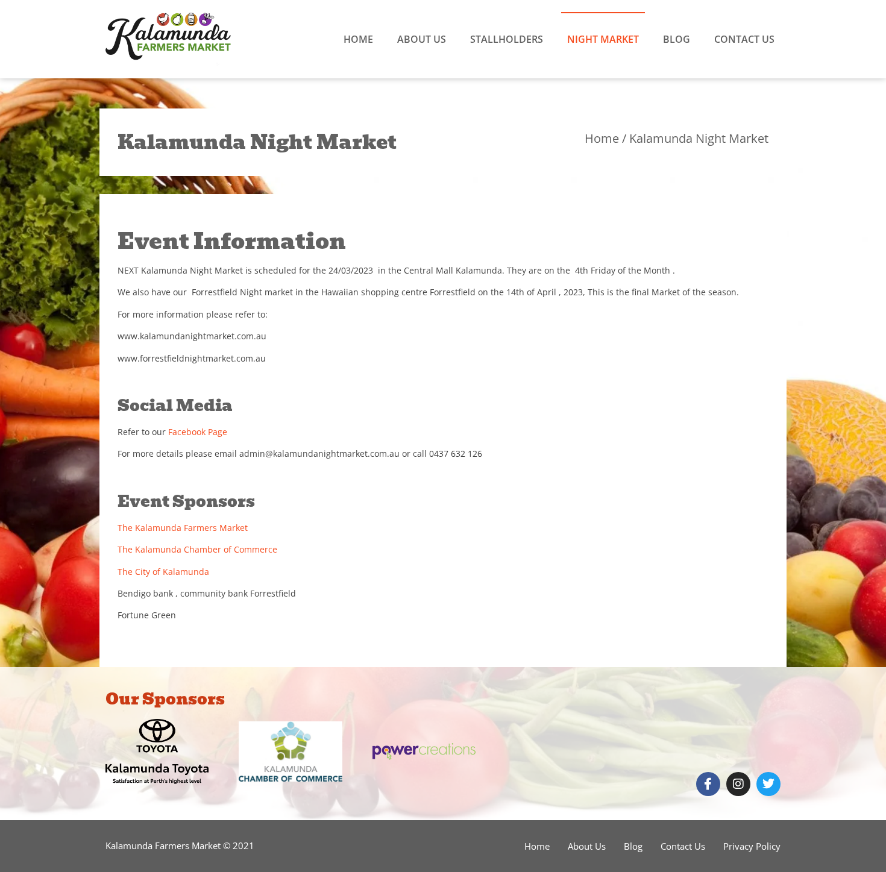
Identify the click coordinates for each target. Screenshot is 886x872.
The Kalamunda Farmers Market (183, 527)
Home (358, 39)
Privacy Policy (752, 846)
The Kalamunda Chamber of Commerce (197, 549)
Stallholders (506, 39)
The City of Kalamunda (163, 571)
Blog (676, 39)
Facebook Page (197, 432)
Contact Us (744, 39)
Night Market (603, 39)
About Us (421, 39)
